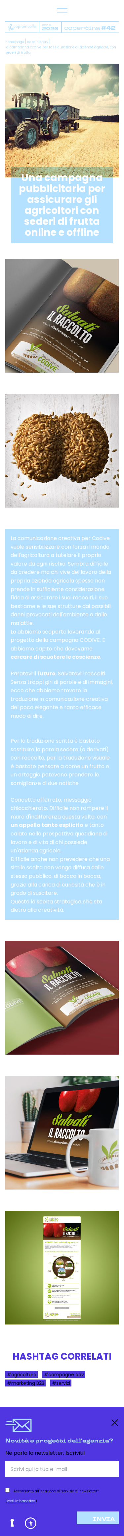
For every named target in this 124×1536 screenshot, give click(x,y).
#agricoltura (21, 1374)
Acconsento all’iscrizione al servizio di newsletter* (56, 1491)
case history (37, 41)
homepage (14, 41)
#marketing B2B (25, 1383)
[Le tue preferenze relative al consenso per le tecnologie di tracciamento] (12, 1523)
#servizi (61, 1383)
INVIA (104, 1519)
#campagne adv (64, 1374)
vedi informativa (21, 1501)
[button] (30, 1523)
